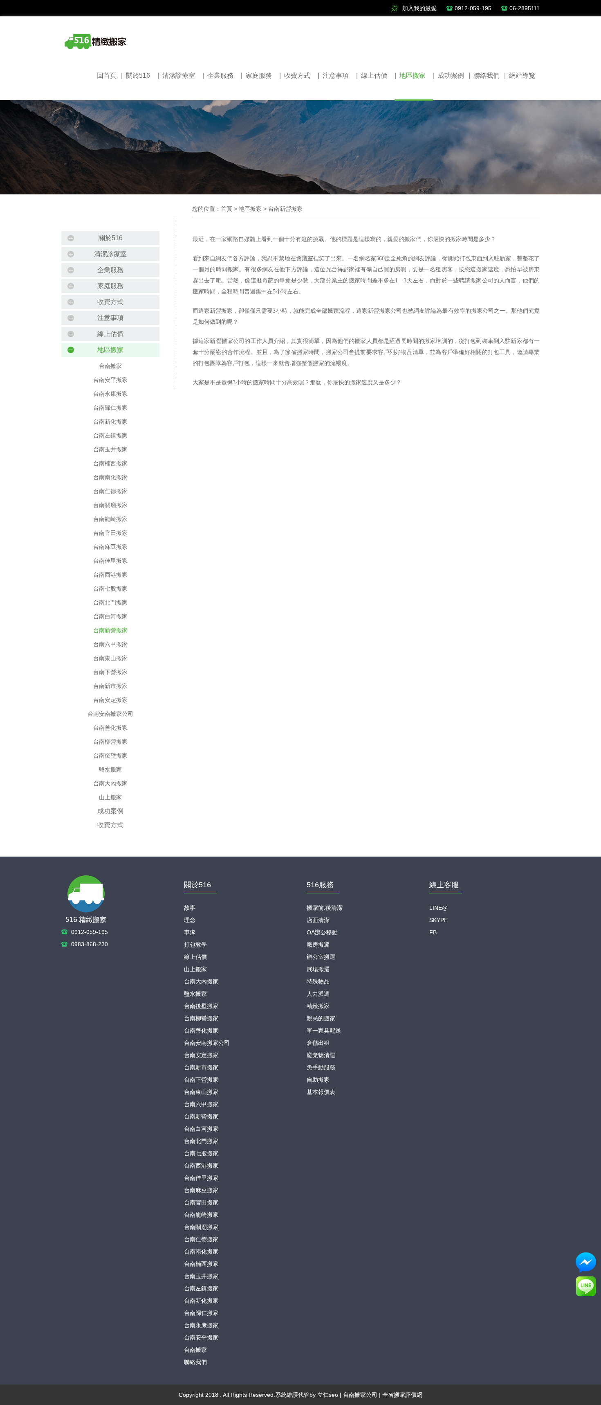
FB (433, 932)
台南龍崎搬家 (110, 519)
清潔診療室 (176, 75)
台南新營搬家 (110, 630)
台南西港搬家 (110, 574)
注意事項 (333, 75)
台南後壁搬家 (110, 755)
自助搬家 (318, 1079)
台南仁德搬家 (110, 491)
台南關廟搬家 (110, 505)
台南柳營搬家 (110, 741)
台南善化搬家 (110, 727)
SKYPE (438, 920)
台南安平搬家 (110, 380)
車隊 (189, 932)
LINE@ (438, 907)
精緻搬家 (318, 1006)
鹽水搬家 (110, 769)
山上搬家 (110, 797)
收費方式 (294, 75)
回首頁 (107, 75)
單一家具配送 (324, 1030)
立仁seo (327, 1394)
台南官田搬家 (110, 533)
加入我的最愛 (419, 8)
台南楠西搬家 (110, 463)
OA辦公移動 (322, 932)
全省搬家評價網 (402, 1394)
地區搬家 (410, 75)
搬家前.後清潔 (325, 907)
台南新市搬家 (110, 686)
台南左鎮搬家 (110, 435)
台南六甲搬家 (110, 644)
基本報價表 (321, 1092)
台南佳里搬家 (110, 560)
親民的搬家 (321, 1018)
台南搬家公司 (360, 1394)
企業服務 (217, 75)
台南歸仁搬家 (110, 407)
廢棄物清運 (321, 1055)
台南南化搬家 (110, 477)
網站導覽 (519, 75)
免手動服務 (321, 1067)
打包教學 (195, 944)
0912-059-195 (473, 8)
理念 (189, 920)
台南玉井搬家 (110, 449)
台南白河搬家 (110, 616)
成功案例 (448, 75)
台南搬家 (110, 366)
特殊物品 (318, 981)
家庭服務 (256, 75)
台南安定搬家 (110, 700)
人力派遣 (318, 993)
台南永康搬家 (110, 393)
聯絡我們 (484, 75)
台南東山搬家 (110, 658)
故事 (189, 907)
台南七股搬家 (110, 588)
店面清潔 (318, 920)
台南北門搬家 (110, 602)
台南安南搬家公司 (110, 713)
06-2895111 (524, 8)
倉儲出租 (318, 1043)
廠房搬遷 (318, 944)
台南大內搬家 (110, 783)
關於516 (135, 75)
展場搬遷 (318, 969)
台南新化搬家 (110, 421)
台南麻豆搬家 (110, 547)
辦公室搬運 (321, 957)
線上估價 (371, 75)
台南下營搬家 (110, 672)
